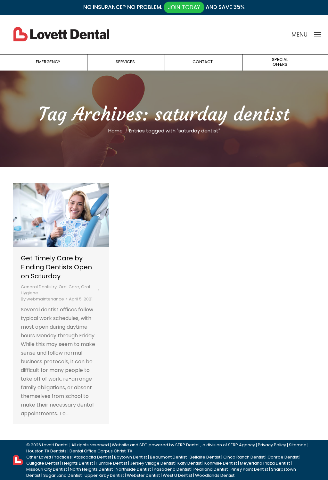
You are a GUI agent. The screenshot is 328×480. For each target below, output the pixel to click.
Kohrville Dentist (220, 463)
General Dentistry (39, 287)
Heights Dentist (77, 463)
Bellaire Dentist (205, 457)
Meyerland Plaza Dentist (265, 463)
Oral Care (69, 287)
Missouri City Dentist (46, 469)
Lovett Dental (55, 445)
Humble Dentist (111, 463)
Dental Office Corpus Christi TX (101, 451)
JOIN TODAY (184, 7)
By (42, 299)
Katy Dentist (189, 463)
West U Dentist (177, 475)
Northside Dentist (133, 469)
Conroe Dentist (283, 457)
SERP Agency (241, 445)
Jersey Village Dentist (152, 463)
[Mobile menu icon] (318, 34)
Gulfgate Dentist (42, 463)
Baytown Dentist (130, 457)
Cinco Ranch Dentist (244, 457)
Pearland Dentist (210, 469)
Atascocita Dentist (92, 457)
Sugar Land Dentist (62, 475)
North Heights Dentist (91, 469)
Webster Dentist (143, 475)
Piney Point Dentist (249, 469)
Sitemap (298, 445)
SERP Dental (187, 445)
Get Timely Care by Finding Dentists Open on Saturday (56, 267)
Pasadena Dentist (172, 469)
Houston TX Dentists (46, 451)
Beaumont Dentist (168, 457)
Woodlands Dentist (214, 475)
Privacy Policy (272, 445)
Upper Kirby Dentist (104, 475)
